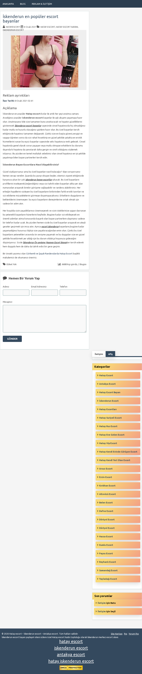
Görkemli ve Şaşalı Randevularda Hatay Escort (49, 253)
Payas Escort (106, 553)
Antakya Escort (107, 384)
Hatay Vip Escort (108, 443)
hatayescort (13, 27)
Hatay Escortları (108, 409)
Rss (125, 634)
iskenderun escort (71, 648)
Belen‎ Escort (106, 502)
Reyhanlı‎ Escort (107, 562)
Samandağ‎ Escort (108, 570)
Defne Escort (106, 511)
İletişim (102, 603)
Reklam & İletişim (42, 4)
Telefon (63, 286)
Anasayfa (8, 4)
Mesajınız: (8, 302)
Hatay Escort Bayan (67, 27)
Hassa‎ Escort (106, 536)
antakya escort (71, 654)
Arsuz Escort (106, 469)
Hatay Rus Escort (108, 426)
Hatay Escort (48, 27)
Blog (23, 4)
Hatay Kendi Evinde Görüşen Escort (118, 452)
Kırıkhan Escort (107, 486)
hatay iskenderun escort (71, 661)
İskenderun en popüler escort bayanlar (30, 18)
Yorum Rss (134, 634)
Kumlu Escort (106, 545)
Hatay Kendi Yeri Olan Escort (114, 460)
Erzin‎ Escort (105, 477)
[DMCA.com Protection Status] (71, 669)
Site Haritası (116, 634)
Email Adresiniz (39, 286)
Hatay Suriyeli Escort (110, 418)
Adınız (6, 286)
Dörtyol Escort (107, 519)
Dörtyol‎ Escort (107, 528)
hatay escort (71, 641)
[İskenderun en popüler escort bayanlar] (44, 88)
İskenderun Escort (13, 30)
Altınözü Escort (107, 494)
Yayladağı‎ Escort (108, 579)
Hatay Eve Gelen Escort (112, 435)
